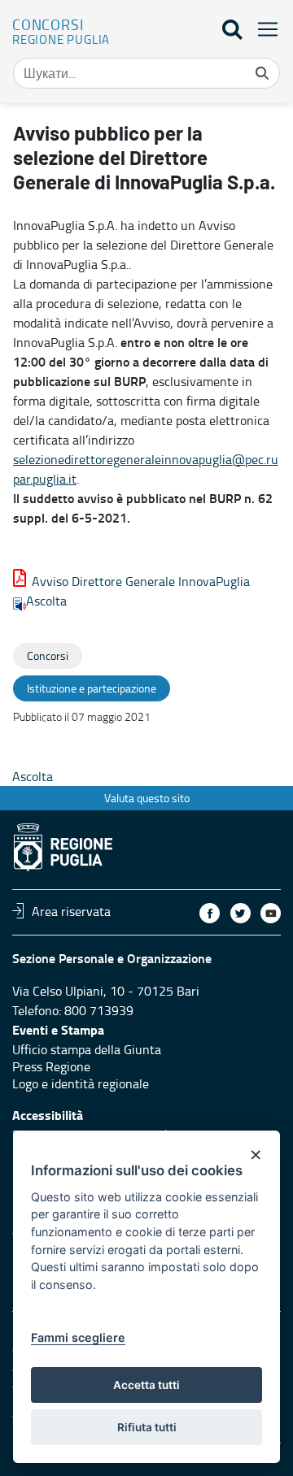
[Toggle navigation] (263, 29)
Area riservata (71, 910)
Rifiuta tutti (147, 1427)
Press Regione (51, 1066)
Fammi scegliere (78, 1337)
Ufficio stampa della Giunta (86, 1049)
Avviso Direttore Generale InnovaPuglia (141, 581)
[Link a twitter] (240, 913)
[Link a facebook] (209, 913)
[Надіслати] (262, 73)
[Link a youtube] (270, 913)
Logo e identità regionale (80, 1083)
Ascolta (46, 601)
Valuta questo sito (147, 797)
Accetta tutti (146, 1384)
